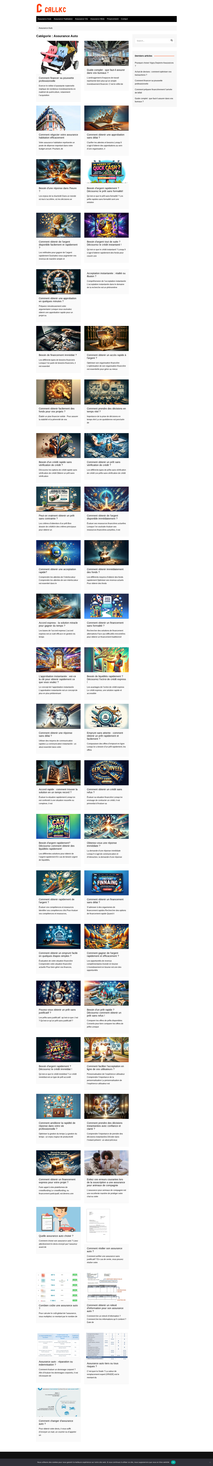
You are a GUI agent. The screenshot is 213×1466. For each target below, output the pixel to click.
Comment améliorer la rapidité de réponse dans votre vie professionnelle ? (57, 1126)
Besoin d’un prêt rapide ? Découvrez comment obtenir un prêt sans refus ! (104, 1012)
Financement (112, 19)
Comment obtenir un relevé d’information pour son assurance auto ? (105, 1308)
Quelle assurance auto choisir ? (56, 1236)
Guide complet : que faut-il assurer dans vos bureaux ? (154, 100)
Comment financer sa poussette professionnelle (148, 82)
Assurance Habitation (63, 19)
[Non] (210, 1462)
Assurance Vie (81, 19)
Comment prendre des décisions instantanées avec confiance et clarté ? (104, 1126)
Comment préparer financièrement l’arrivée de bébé (153, 91)
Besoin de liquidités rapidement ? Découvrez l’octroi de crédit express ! (106, 679)
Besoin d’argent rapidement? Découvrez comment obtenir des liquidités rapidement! (56, 846)
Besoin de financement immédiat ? (58, 355)
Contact (124, 19)
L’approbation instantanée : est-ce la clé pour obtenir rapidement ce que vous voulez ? (57, 679)
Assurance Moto (97, 19)
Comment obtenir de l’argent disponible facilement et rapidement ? (58, 244)
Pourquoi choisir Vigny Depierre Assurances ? (154, 64)
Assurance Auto (44, 19)
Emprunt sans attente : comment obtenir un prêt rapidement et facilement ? (105, 736)
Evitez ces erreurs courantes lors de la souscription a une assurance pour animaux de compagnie (106, 1182)
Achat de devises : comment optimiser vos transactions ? (153, 73)
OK (173, 1462)
